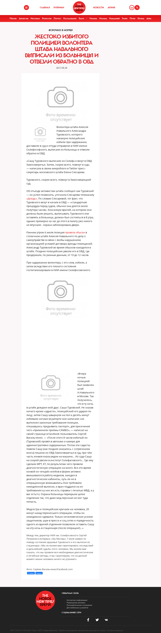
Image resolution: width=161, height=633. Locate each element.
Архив (111, 7)
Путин (132, 18)
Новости (98, 7)
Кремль (141, 18)
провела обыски (75, 232)
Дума (149, 18)
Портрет (57, 18)
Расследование (70, 18)
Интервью (35, 18)
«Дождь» (31, 198)
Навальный (114, 18)
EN (132, 8)
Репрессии (46, 18)
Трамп (124, 18)
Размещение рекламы (76, 602)
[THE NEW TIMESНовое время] (79, 7)
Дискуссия (23, 18)
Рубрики (59, 7)
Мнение (13, 18)
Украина (93, 18)
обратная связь (70, 593)
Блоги (81, 18)
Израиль (103, 18)
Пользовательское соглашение (79, 605)
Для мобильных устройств (77, 607)
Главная (45, 7)
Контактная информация (77, 600)
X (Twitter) (31, 573)
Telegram (39, 573)
